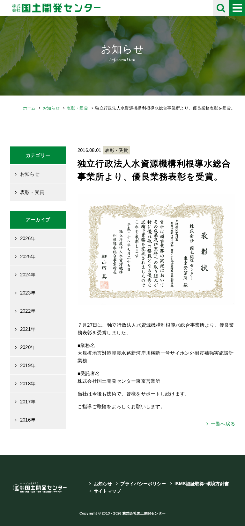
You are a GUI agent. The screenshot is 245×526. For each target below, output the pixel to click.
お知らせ (51, 108)
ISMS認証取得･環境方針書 (201, 483)
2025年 (28, 256)
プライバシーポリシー (143, 483)
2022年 (28, 311)
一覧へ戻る (223, 423)
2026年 (28, 238)
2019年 (28, 365)
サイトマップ (107, 491)
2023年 (28, 292)
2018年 (28, 383)
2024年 (28, 274)
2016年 (28, 420)
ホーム (29, 108)
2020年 (28, 347)
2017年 (28, 401)
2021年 (28, 329)
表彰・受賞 (77, 108)
